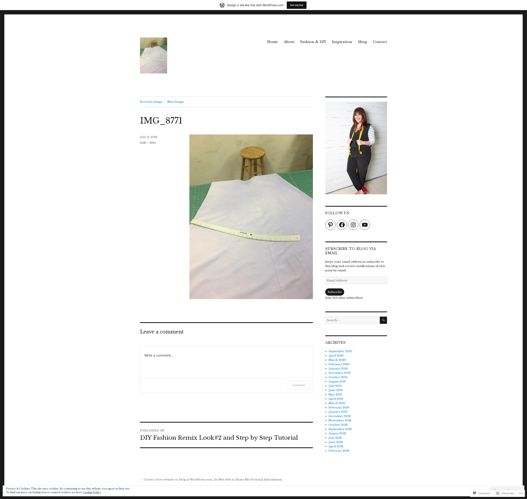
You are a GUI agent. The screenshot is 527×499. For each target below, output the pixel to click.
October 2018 (338, 425)
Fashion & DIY (313, 42)
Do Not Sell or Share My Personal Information (248, 479)
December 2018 (340, 416)
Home (272, 42)
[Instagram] (353, 225)
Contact (380, 42)
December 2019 (340, 373)
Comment (298, 385)
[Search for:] (352, 320)
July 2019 (335, 386)
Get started (296, 5)
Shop (362, 42)
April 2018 (336, 446)
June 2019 (336, 390)
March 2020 (337, 360)
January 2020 (338, 368)
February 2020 (339, 364)
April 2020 (336, 355)
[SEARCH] (383, 320)
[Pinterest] (330, 225)
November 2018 (340, 420)
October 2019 (338, 377)
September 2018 (340, 429)
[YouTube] (365, 225)
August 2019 (337, 381)
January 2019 (338, 412)
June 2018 (336, 442)
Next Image (175, 102)
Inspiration (342, 42)
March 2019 (337, 403)
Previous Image (151, 102)
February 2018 (339, 450)
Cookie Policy (92, 492)
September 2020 (340, 351)
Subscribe (335, 292)
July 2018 (335, 438)
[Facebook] (342, 225)
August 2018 (337, 433)
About (289, 42)
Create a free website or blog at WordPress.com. (178, 479)
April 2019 (336, 399)
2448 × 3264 (148, 143)
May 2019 (335, 394)
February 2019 (339, 407)
